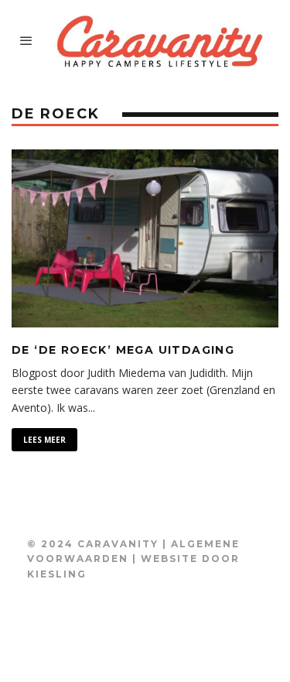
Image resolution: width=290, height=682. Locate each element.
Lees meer (44, 439)
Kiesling (57, 574)
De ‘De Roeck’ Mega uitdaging (123, 350)
